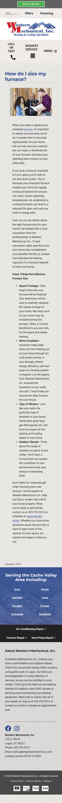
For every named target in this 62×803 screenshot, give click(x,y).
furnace (27, 129)
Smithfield (45, 614)
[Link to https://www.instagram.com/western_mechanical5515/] (17, 728)
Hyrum (45, 589)
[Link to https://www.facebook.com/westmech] (8, 728)
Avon (17, 589)
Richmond (17, 614)
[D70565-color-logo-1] (31, 22)
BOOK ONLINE (31, 4)
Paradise (17, 606)
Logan (44, 597)
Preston (44, 606)
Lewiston (17, 597)
